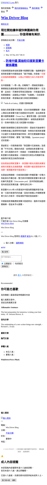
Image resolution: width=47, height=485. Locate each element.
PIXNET (11, 449)
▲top (3, 247)
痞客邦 (23, 236)
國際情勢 (20, 243)
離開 (13, 480)
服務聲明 (26, 452)
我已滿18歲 (6, 480)
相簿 (8, 45)
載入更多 (5, 252)
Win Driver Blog (14, 17)
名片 (8, 51)
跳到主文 (5, 24)
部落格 (9, 48)
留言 (29, 236)
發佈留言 (5, 266)
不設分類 (21, 40)
